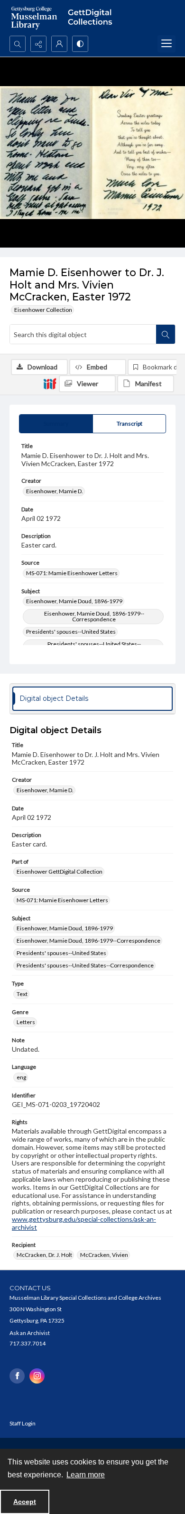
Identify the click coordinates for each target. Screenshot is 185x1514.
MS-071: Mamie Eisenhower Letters (72, 573)
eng (21, 1077)
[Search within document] (165, 334)
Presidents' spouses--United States (71, 631)
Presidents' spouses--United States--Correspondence (85, 965)
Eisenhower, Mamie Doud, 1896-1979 (74, 601)
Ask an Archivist (29, 1332)
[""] (92, 18)
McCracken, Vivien (104, 1254)
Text (22, 993)
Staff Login (22, 1423)
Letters (26, 1022)
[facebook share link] (17, 1376)
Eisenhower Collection (43, 309)
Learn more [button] (85, 1475)
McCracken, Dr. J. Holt (44, 1254)
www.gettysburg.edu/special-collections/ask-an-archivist (84, 1223)
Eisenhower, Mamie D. (54, 491)
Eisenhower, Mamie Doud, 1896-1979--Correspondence (94, 616)
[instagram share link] (37, 1376)
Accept (24, 1501)
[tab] (55, 424)
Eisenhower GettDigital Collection (59, 871)
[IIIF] (49, 383)
